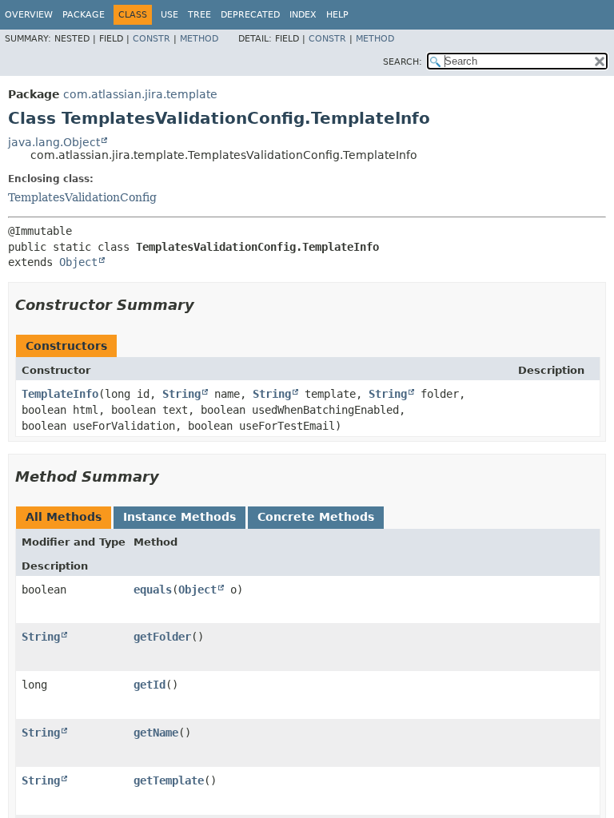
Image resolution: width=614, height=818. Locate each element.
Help (337, 15)
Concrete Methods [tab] (315, 516)
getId (149, 684)
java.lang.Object (54, 142)
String (181, 393)
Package (83, 15)
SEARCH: (402, 62)
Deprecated (250, 15)
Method (199, 39)
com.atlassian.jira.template (140, 94)
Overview (29, 15)
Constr (151, 39)
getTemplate (169, 780)
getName (156, 732)
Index (303, 15)
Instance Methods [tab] (179, 516)
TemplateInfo (60, 393)
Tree (199, 15)
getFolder (162, 636)
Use (169, 15)
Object (78, 262)
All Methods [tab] (64, 516)
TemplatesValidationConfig (82, 197)
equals (153, 589)
